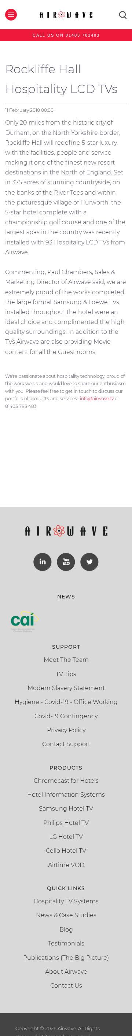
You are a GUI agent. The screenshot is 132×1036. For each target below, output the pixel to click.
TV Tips (66, 674)
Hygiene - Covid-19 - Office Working (66, 701)
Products (66, 767)
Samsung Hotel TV (66, 808)
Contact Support (66, 744)
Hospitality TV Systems (66, 901)
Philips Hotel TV (66, 822)
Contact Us (66, 985)
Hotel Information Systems (66, 794)
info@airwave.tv (97, 398)
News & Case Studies (66, 915)
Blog (66, 929)
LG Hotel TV (66, 836)
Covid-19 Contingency (66, 716)
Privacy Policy (66, 730)
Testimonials (66, 943)
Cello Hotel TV (66, 850)
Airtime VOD (66, 865)
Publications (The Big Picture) (66, 957)
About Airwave (66, 971)
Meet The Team (66, 659)
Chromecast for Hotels (66, 780)
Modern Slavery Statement (66, 688)
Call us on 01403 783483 (66, 35)
